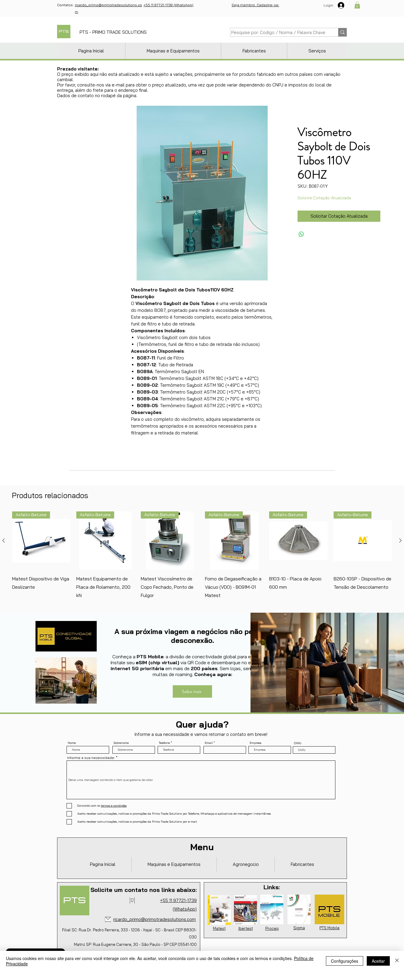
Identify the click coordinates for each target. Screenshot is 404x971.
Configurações (344, 961)
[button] (390, 12)
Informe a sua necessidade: (323, 101)
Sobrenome (358, 55)
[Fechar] (396, 961)
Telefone (310, 70)
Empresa (311, 85)
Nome (309, 55)
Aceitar (378, 961)
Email (354, 70)
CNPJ (354, 85)
